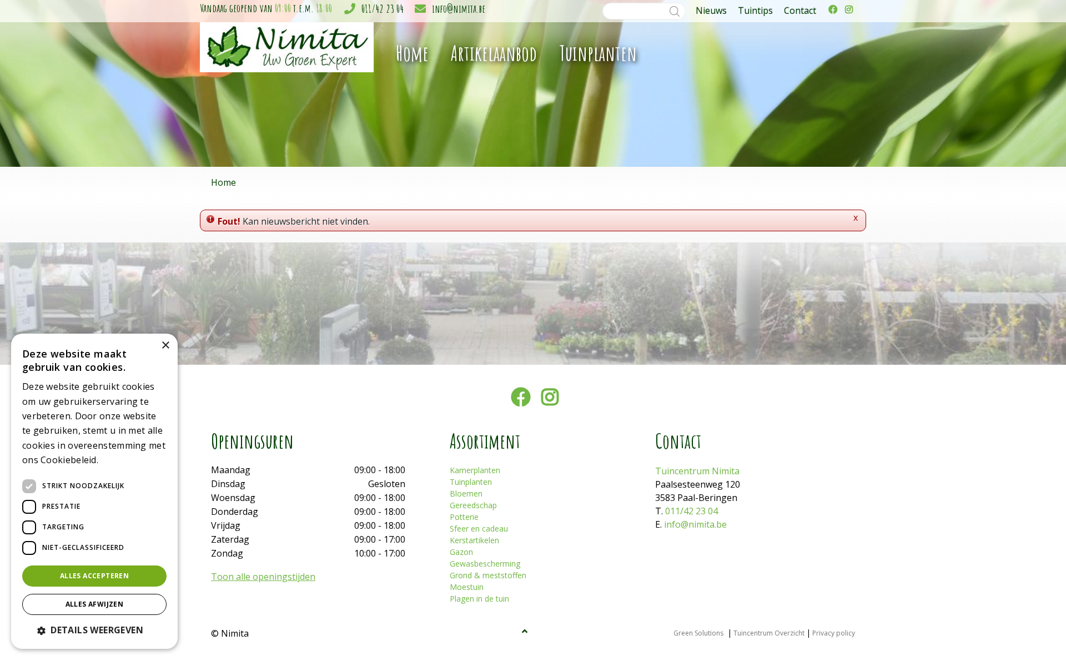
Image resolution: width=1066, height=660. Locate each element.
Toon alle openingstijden (263, 576)
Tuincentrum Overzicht (768, 633)
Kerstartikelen (474, 540)
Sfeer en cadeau (479, 528)
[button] (94, 630)
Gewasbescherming (485, 563)
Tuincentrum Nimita (697, 471)
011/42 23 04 (382, 9)
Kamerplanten (475, 470)
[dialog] (94, 491)
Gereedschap (473, 505)
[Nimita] (287, 46)
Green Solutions (698, 633)
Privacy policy (833, 633)
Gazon (461, 552)
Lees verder (119, 460)
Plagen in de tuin (479, 598)
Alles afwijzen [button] (95, 604)
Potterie (464, 517)
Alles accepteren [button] (94, 575)
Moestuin (467, 587)
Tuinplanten (471, 482)
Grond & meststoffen (488, 575)
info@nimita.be (458, 9)
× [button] (165, 345)
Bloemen (466, 493)
